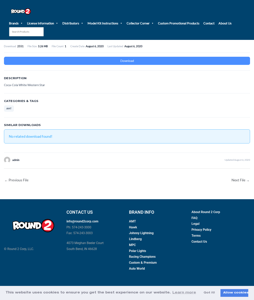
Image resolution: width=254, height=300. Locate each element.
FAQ (194, 218)
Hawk (133, 227)
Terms (196, 236)
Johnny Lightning (141, 233)
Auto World (137, 268)
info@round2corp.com (82, 221)
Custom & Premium (143, 262)
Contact (209, 23)
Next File (240, 180)
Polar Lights (137, 251)
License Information (40, 23)
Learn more (184, 292)
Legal (195, 224)
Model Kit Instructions (103, 23)
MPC (132, 245)
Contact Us (199, 241)
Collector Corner (138, 23)
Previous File (16, 180)
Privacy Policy (201, 230)
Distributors (70, 23)
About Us (225, 23)
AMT (9, 108)
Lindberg (135, 239)
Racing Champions (142, 257)
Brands (14, 23)
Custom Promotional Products (178, 23)
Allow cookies (235, 292)
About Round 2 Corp (205, 212)
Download (127, 60)
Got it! (209, 292)
